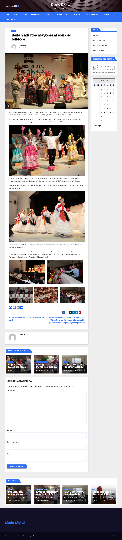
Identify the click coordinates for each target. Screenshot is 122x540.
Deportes (78, 15)
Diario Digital (61, 4)
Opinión (106, 15)
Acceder (96, 35)
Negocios (11, 19)
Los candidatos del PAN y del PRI (102, 493)
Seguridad (35, 15)
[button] (116, 17)
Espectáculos (92, 15)
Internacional (63, 15)
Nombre (10, 430)
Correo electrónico (13, 442)
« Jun (95, 126)
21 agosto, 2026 (15, 497)
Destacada (39, 362)
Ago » (100, 126)
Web (8, 454)
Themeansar (36, 536)
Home (15, 15)
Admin (23, 45)
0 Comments (16, 500)
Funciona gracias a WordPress (13, 536)
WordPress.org (98, 50)
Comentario (11, 390)
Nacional (49, 15)
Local (24, 15)
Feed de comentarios (100, 45)
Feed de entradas (99, 40)
